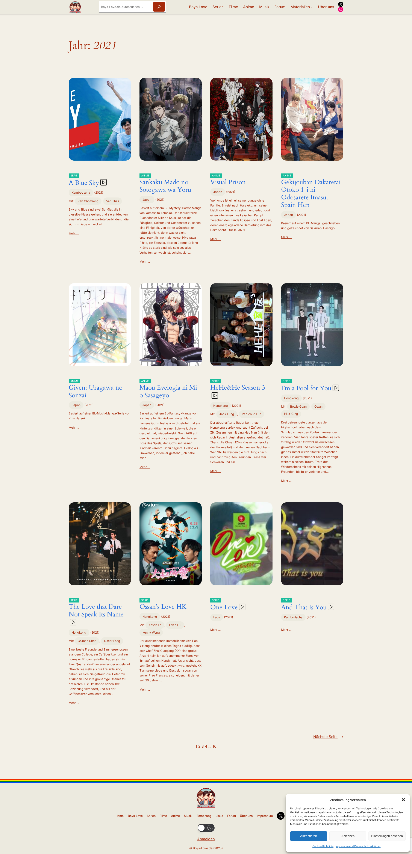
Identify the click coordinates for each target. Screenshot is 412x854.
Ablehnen (347, 836)
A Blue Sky (84, 180)
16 (214, 746)
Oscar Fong (112, 641)
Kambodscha (81, 192)
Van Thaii (112, 201)
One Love (224, 605)
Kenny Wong (151, 632)
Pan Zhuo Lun (251, 414)
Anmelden (206, 839)
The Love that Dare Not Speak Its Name (96, 609)
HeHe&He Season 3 (237, 386)
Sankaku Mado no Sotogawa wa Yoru (165, 184)
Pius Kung (291, 414)
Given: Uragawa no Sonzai (96, 390)
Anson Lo (154, 625)
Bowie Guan (298, 406)
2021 (98, 192)
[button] (403, 800)
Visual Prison (228, 180)
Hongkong (220, 405)
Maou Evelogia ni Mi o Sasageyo (168, 390)
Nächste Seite (328, 737)
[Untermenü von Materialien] (312, 7)
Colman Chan (87, 641)
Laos (216, 617)
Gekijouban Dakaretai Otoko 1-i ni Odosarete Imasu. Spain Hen (311, 191)
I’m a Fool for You (306, 386)
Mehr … (74, 233)
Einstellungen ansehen (387, 836)
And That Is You (304, 605)
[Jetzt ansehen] (103, 183)
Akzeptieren (308, 836)
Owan (318, 406)
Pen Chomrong (88, 201)
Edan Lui (175, 625)
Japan (146, 199)
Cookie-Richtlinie (322, 846)
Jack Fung (226, 414)
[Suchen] (159, 6)
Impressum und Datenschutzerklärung (358, 846)
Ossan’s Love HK (162, 605)
